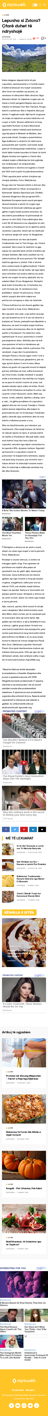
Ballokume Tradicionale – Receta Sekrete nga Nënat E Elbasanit (30, 879)
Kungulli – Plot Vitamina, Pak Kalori (24, 1188)
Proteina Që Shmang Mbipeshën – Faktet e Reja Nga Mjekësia (23, 1077)
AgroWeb (6, 37)
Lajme (6, 15)
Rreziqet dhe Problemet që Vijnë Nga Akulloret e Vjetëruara (22, 953)
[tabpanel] (24, 942)
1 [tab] (38, 922)
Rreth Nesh (18, 1390)
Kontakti (30, 1390)
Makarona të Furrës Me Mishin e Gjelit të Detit (23, 1133)
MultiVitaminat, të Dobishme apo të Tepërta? (23, 1243)
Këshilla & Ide (15, 946)
